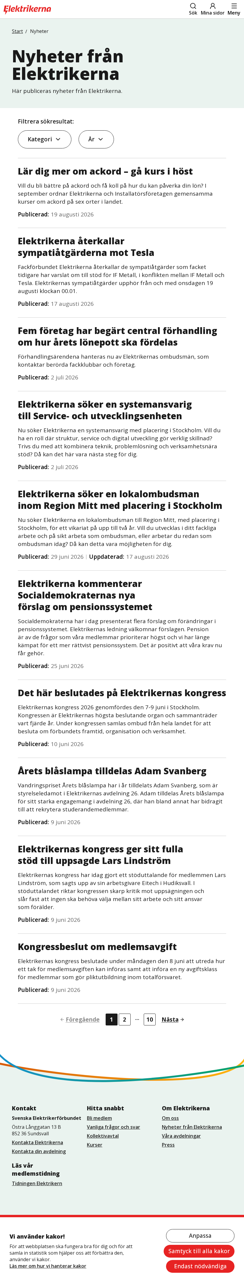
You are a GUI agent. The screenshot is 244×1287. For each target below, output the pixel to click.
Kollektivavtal (103, 1136)
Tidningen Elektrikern (37, 1183)
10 (149, 1019)
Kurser (94, 1145)
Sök (193, 13)
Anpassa (200, 1235)
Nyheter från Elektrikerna (192, 1127)
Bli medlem (99, 1118)
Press (168, 1145)
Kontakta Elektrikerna (37, 1142)
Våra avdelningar (181, 1136)
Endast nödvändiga (200, 1266)
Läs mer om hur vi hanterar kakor (48, 1266)
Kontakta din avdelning (39, 1151)
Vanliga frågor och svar (113, 1127)
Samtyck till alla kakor (199, 1251)
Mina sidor (213, 13)
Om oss (170, 1118)
